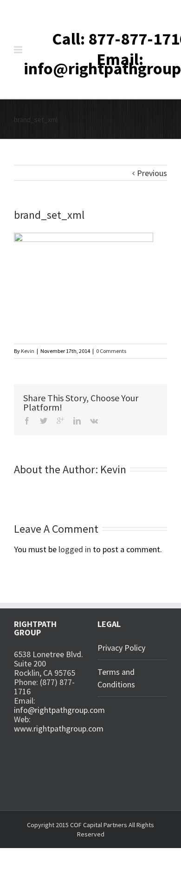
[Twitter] (43, 420)
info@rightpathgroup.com (59, 710)
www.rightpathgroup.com (58, 728)
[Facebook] (27, 420)
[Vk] (94, 420)
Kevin (27, 350)
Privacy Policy (121, 647)
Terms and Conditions (116, 678)
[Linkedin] (77, 420)
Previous (152, 173)
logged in (74, 549)
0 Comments (111, 350)
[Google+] (60, 420)
